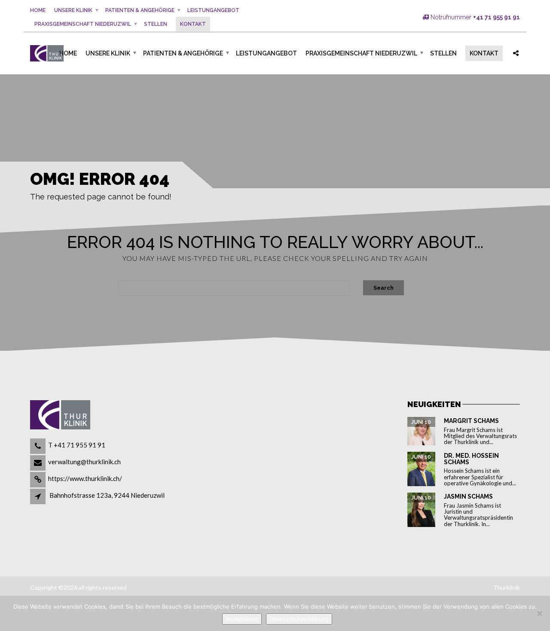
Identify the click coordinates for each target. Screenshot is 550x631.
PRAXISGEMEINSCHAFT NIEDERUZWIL (82, 24)
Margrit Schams (471, 420)
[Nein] (539, 613)
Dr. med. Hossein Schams (471, 459)
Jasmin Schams (468, 496)
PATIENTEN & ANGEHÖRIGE (139, 10)
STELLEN (155, 24)
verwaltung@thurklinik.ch (84, 462)
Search (383, 288)
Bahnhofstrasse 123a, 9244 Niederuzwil (107, 495)
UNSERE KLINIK (73, 10)
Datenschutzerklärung (299, 619)
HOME (38, 10)
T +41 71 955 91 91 (76, 445)
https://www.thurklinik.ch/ (85, 478)
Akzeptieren (242, 619)
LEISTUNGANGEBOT (213, 10)
